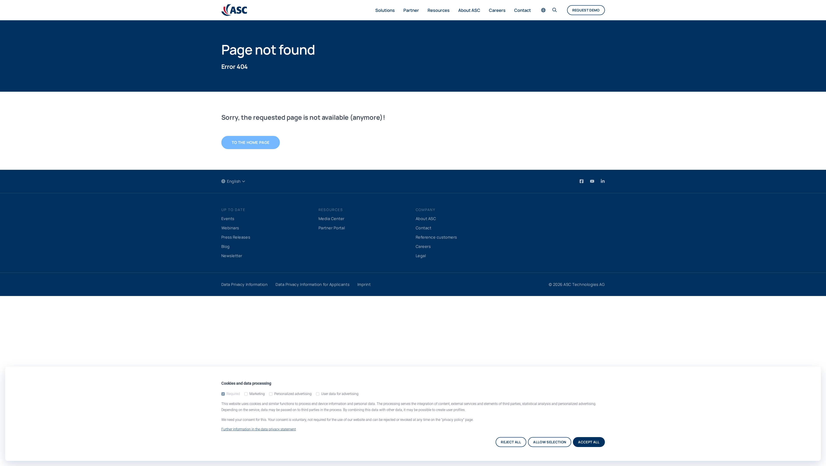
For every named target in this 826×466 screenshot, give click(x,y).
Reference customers (436, 237)
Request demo (586, 10)
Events (227, 218)
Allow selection (549, 442)
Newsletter (231, 255)
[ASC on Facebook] (582, 181)
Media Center (331, 218)
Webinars (230, 227)
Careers (497, 10)
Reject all (511, 442)
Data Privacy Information (244, 284)
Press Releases (235, 237)
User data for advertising (339, 394)
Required (233, 394)
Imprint (364, 284)
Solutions (385, 10)
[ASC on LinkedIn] (603, 181)
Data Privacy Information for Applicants (312, 284)
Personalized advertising (293, 394)
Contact (522, 10)
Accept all (588, 442)
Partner (411, 10)
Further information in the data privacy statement (258, 429)
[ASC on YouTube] (592, 181)
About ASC (469, 10)
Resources (439, 10)
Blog (225, 246)
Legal (421, 255)
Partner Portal (332, 227)
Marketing (257, 394)
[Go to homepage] (234, 10)
